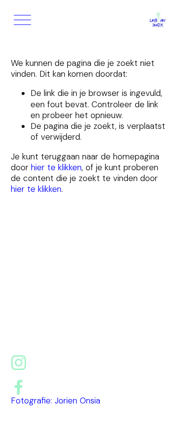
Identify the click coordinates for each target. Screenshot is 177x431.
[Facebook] (19, 387)
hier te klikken (56, 167)
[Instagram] (19, 362)
